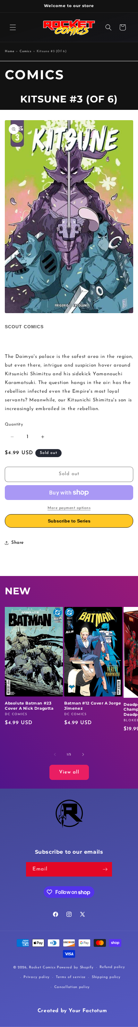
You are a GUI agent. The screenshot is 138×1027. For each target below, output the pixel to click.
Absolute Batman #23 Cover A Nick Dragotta (29, 706)
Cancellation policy (72, 987)
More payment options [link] (69, 508)
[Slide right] (83, 754)
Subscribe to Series (69, 520)
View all (69, 772)
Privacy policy (36, 977)
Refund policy (112, 967)
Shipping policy (106, 977)
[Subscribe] (105, 869)
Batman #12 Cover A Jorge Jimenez (92, 706)
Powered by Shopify (75, 967)
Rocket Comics (42, 967)
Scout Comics (24, 326)
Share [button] (17, 542)
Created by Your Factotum (72, 1010)
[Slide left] (55, 754)
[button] (13, 27)
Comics (25, 51)
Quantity (14, 424)
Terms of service (71, 977)
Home (9, 51)
